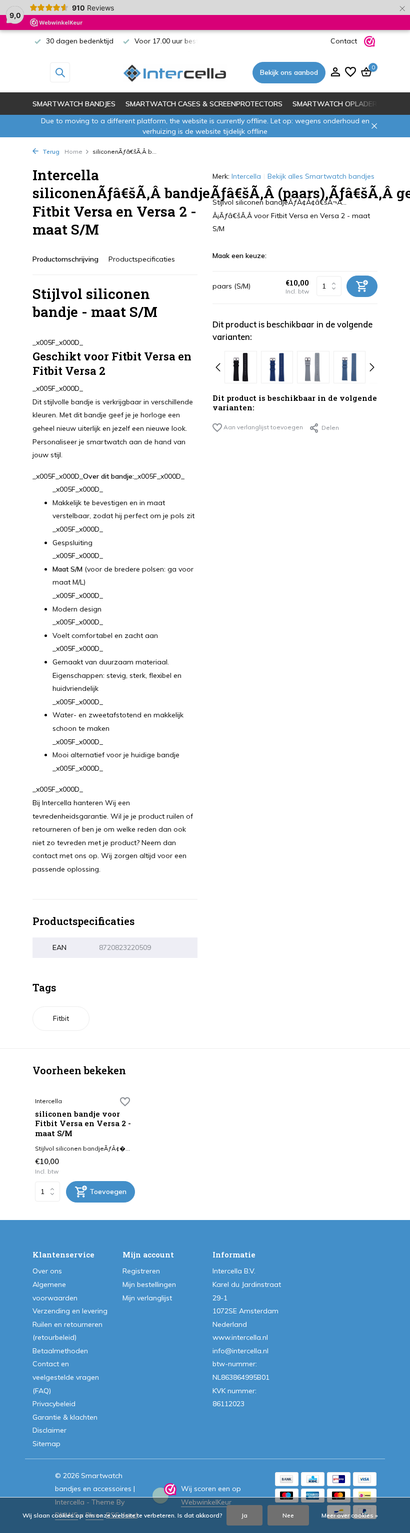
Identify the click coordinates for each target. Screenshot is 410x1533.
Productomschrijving (65, 259)
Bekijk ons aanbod (289, 72)
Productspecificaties (141, 259)
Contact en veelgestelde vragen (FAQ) (65, 1377)
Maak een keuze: (239, 255)
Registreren (141, 1270)
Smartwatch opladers (337, 103)
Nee (288, 1515)
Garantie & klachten (65, 1417)
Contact (343, 40)
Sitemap (46, 1443)
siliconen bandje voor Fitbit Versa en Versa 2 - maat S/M (83, 1123)
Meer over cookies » (350, 1515)
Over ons (47, 1270)
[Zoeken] (60, 72)
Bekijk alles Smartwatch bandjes (321, 176)
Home (73, 151)
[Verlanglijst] (350, 72)
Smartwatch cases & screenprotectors (204, 103)
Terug (50, 151)
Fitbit (61, 1018)
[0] (365, 72)
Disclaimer (49, 1430)
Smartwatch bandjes (74, 103)
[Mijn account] (335, 72)
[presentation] (218, 367)
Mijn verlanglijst (147, 1297)
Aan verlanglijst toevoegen (262, 427)
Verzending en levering (70, 1310)
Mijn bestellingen (149, 1284)
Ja (245, 1515)
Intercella (246, 176)
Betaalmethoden (60, 1350)
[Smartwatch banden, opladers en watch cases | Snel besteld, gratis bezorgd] (175, 72)
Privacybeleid (54, 1403)
